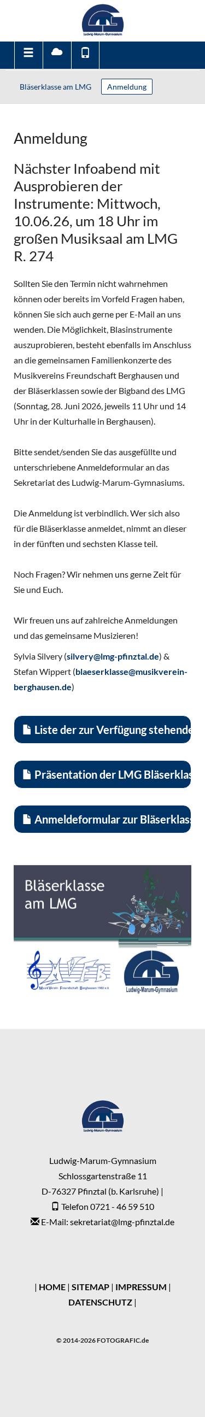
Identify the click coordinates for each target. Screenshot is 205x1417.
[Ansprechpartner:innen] (85, 55)
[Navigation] (28, 55)
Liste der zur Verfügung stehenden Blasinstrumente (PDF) (111, 729)
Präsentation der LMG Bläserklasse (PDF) (111, 774)
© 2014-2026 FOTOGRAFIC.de (102, 1340)
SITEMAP (90, 1286)
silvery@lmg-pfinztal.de (113, 656)
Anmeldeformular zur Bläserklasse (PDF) (111, 819)
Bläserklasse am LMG (55, 86)
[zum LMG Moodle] (57, 55)
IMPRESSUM (141, 1286)
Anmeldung (127, 86)
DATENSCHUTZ (100, 1302)
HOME (52, 1286)
